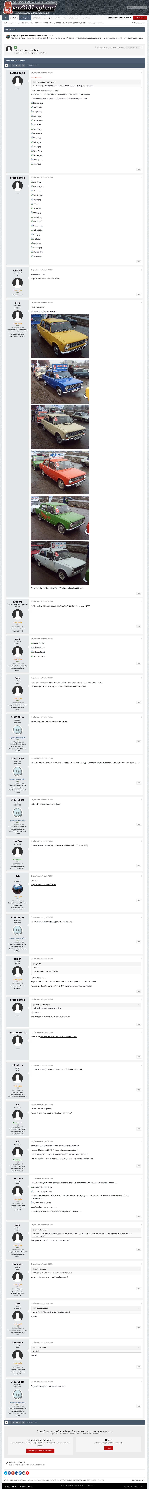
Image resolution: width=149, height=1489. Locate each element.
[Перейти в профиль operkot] (17, 283)
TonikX (17, 958)
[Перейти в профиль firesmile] (17, 1191)
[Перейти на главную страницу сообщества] (5, 17)
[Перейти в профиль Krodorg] (17, 614)
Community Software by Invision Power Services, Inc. (78, 1485)
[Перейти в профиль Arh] (17, 889)
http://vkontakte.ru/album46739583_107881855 (63, 1069)
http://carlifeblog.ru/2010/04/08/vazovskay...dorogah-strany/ (54, 1150)
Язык (7, 1487)
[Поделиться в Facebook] (9, 1473)
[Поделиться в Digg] (16, 1473)
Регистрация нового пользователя (40, 1451)
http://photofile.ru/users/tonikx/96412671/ (47, 986)
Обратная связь (26, 1487)
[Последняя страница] (23, 65)
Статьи (37, 18)
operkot (17, 270)
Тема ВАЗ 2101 (131, 1487)
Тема (14, 1487)
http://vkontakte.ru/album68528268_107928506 (69, 845)
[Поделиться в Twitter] (5, 1473)
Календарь (61, 18)
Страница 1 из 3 (32, 65)
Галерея (49, 18)
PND (17, 302)
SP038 (142, 1487)
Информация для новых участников (29, 35)
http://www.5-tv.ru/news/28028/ (43, 885)
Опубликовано (42, 73)
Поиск (87, 18)
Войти (109, 1448)
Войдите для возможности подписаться (111, 47)
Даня (18, 638)
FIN (18, 1104)
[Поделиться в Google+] (13, 1473)
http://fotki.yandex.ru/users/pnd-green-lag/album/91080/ (61, 588)
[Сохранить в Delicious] (20, 1473)
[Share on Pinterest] (27, 1473)
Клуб (14, 18)
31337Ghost (17, 717)
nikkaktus (17, 1065)
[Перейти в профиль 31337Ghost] (17, 730)
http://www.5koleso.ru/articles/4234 (45, 278)
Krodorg (17, 601)
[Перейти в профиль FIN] (17, 1115)
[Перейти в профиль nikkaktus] (17, 1078)
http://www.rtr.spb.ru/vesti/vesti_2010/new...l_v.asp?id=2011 (66, 606)
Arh (17, 876)
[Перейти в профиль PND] (17, 315)
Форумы (26, 18)
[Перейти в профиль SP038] (8, 37)
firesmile (17, 1178)
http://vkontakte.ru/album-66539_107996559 (69, 686)
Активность (75, 18)
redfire (18, 841)
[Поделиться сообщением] (141, 73)
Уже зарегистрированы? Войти (118, 18)
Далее (18, 65)
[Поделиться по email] (23, 1473)
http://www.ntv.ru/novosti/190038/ (126, 763)
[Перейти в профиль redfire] (17, 852)
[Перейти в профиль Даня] (17, 651)
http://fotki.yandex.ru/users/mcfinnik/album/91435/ (51, 1113)
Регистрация (140, 17)
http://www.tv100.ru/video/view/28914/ (52, 721)
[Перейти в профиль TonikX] (17, 971)
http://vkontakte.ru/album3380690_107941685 (49, 982)
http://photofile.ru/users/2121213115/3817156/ (58, 1037)
